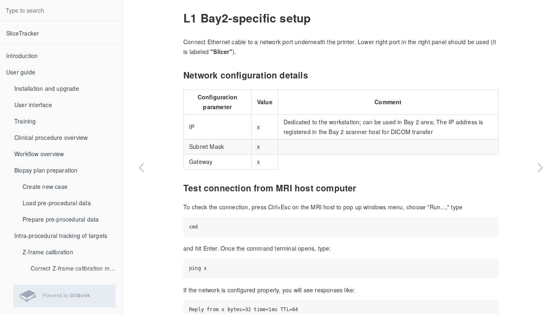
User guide (20, 72)
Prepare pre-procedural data (61, 219)
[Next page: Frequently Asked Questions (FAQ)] (540, 167)
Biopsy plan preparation (46, 170)
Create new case (45, 186)
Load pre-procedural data (57, 203)
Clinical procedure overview (51, 137)
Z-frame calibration (48, 252)
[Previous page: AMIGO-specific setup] (141, 167)
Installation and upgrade (46, 88)
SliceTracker (22, 33)
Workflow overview (39, 154)
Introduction (22, 56)
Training (25, 121)
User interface (33, 105)
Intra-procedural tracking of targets (60, 235)
